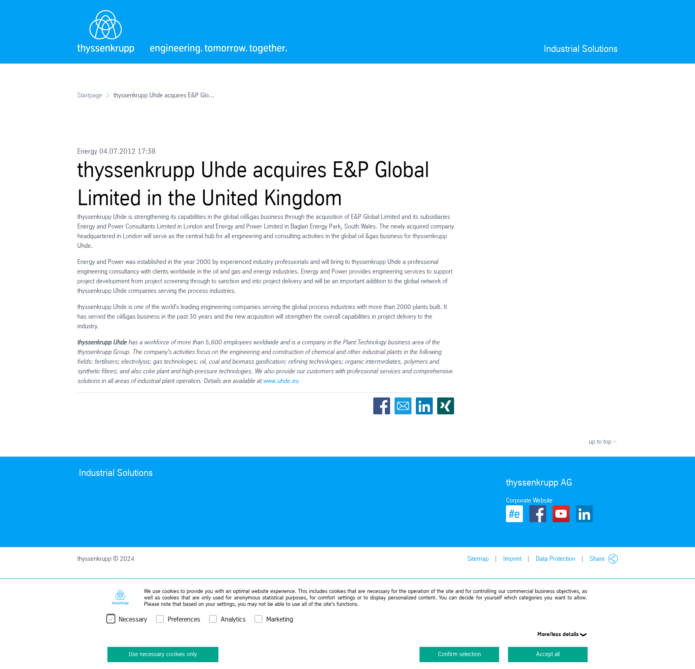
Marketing (279, 619)
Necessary (133, 619)
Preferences (184, 619)
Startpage (89, 95)
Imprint (512, 558)
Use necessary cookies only (163, 654)
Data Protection (555, 558)
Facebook (381, 405)
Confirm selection (459, 654)
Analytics (233, 619)
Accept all (548, 654)
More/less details (558, 634)
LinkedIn (424, 405)
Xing (445, 405)
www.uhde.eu (280, 381)
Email (403, 405)
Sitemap (478, 558)
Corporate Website (529, 500)
